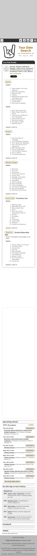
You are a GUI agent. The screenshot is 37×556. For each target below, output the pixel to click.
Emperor (8, 131)
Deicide (8, 82)
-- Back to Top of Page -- (18, 537)
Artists (9, 543)
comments (17, 73)
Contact (24, 543)
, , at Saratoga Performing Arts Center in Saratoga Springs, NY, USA (20, 495)
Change (31, 425)
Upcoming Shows (16, 543)
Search (4, 543)
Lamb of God (10, 198)
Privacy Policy (21, 545)
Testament (9, 232)
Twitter (29, 540)
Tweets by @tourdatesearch (10, 533)
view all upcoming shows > (12, 481)
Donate (30, 543)
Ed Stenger (24, 548)
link (11, 73)
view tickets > (30, 428)
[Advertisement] (18, 19)
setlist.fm (14, 127)
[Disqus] (18, 335)
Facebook (24, 540)
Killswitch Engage (11, 162)
